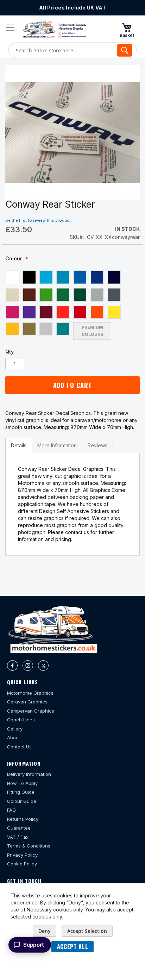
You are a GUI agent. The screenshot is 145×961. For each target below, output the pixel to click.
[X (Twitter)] (43, 665)
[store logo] (55, 29)
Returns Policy (22, 819)
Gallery (15, 729)
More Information (57, 445)
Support (33, 944)
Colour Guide (21, 801)
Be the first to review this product (38, 220)
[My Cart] (127, 29)
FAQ (11, 810)
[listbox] (72, 304)
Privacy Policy (22, 855)
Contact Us (19, 746)
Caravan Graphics (27, 701)
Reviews (97, 445)
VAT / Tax (18, 837)
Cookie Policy (22, 863)
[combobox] (72, 50)
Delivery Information (29, 774)
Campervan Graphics (30, 711)
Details (18, 445)
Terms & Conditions (28, 846)
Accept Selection (87, 931)
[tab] (18, 445)
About (13, 737)
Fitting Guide (20, 792)
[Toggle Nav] (10, 28)
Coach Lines (21, 719)
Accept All (72, 946)
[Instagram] (28, 665)
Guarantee (19, 828)
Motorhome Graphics (30, 693)
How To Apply (22, 783)
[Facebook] (12, 665)
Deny (44, 931)
